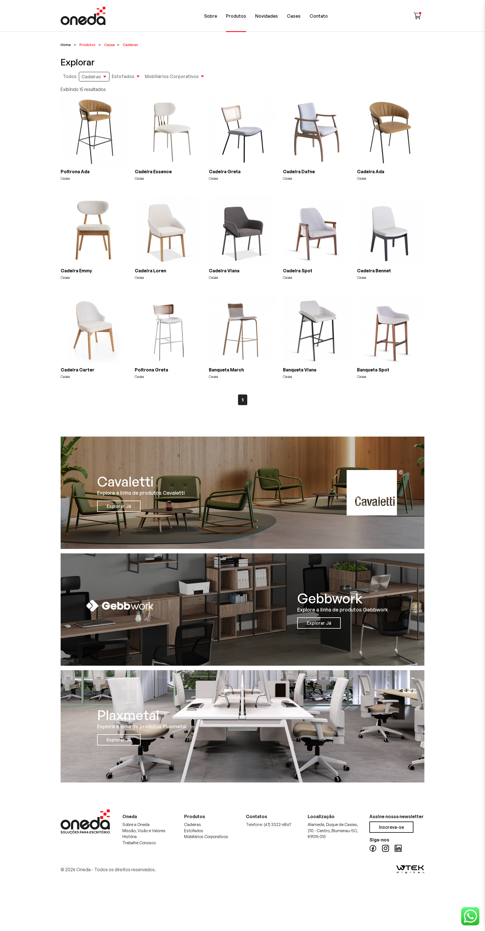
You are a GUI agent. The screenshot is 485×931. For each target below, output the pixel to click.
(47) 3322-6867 (277, 824)
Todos (70, 76)
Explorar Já (119, 506)
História (129, 836)
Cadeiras (91, 76)
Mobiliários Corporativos (172, 76)
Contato (319, 16)
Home (66, 44)
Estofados (123, 76)
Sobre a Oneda (136, 824)
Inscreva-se (391, 827)
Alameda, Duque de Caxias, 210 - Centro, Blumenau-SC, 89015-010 (333, 830)
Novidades (266, 16)
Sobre (210, 16)
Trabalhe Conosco (139, 842)
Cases (294, 16)
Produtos (236, 16)
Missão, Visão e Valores (144, 830)
